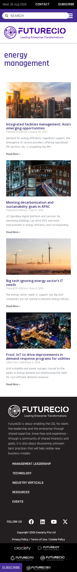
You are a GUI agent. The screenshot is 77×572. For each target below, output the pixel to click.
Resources (21, 492)
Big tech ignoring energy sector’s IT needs (34, 282)
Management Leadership (31, 464)
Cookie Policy (57, 539)
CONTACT (42, 4)
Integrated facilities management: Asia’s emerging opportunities (38, 126)
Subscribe (11, 567)
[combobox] (35, 15)
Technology (21, 473)
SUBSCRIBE (66, 4)
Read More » (13, 154)
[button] (69, 15)
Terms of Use (39, 539)
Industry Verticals (28, 482)
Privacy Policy (20, 539)
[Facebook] (31, 522)
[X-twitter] (65, 522)
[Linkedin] (42, 522)
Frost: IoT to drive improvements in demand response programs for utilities (38, 356)
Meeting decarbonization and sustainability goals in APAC (29, 204)
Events (17, 501)
